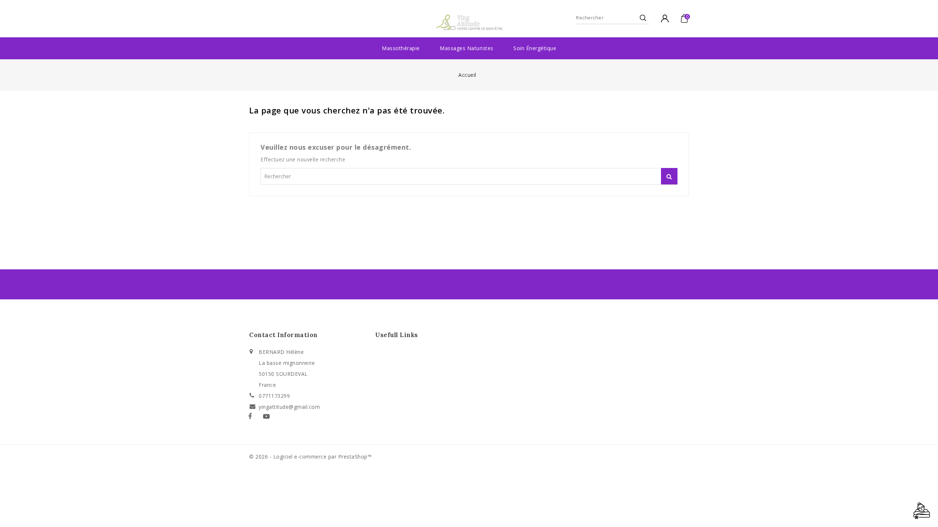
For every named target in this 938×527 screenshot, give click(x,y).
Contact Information (283, 335)
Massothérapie (401, 48)
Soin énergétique (534, 48)
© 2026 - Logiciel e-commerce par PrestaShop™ (310, 456)
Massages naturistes (467, 48)
